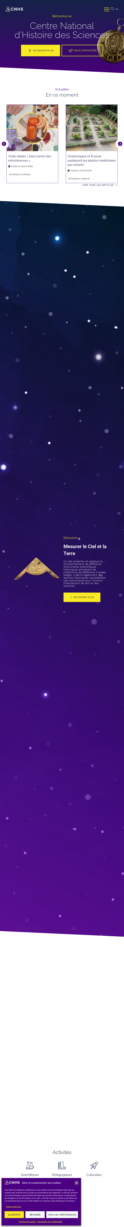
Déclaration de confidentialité (49, 1221)
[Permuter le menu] (106, 9)
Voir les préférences (62, 1214)
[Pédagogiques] (62, 1165)
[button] (76, 1182)
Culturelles (94, 1175)
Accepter (14, 1214)
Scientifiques (30, 1175)
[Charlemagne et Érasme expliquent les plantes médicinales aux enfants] (91, 128)
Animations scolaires (19, 174)
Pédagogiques (62, 1175)
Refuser (35, 1214)
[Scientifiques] (30, 1165)
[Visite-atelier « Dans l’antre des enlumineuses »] (32, 128)
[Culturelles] (94, 1165)
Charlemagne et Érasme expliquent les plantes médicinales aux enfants (91, 160)
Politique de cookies (27, 1221)
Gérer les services (13, 1206)
